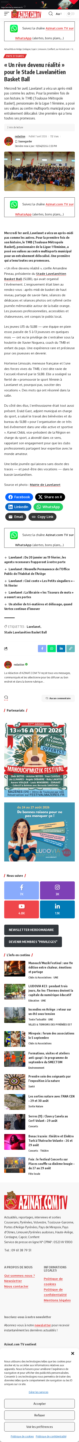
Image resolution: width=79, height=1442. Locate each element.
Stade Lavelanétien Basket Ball (25, 632)
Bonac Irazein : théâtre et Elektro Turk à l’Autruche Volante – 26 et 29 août (51, 1140)
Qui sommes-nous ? (19, 1276)
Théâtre (44, 1150)
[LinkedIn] (57, 910)
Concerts (33, 1126)
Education (33, 1000)
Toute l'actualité (37, 1019)
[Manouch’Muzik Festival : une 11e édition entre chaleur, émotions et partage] (14, 969)
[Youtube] (21, 910)
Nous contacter (16, 1286)
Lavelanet (33, 626)
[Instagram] (57, 890)
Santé (31, 1086)
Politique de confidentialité (51, 1436)
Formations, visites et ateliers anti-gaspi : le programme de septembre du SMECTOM (49, 1057)
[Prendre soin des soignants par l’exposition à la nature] (14, 1082)
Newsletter (13, 1281)
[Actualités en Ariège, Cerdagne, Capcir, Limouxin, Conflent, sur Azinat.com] (26, 13)
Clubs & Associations (40, 977)
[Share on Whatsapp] (51, 648)
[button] (73, 1353)
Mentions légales (57, 1300)
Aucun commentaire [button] (60, 698)
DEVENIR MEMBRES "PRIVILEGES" (33, 942)
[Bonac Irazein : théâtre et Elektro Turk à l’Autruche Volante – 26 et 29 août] (14, 1142)
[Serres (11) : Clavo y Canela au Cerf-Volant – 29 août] (14, 1122)
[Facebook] (21, 890)
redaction (20, 136)
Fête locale (34, 1173)
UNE (56, 977)
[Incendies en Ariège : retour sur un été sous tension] (14, 1015)
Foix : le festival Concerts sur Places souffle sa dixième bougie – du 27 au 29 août (51, 1164)
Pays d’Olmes (15, 56)
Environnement (36, 1067)
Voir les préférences (39, 1427)
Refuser (39, 1415)
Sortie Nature (35, 1106)
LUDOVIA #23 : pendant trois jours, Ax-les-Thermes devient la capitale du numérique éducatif (50, 990)
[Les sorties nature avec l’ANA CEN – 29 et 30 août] (14, 1102)
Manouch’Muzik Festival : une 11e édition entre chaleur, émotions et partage (50, 967)
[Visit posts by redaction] (8, 141)
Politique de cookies (22, 1436)
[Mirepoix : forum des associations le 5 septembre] (14, 1039)
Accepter (39, 1403)
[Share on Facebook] (42, 648)
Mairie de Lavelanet (45, 485)
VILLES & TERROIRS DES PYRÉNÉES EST (50, 1024)
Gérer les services (38, 1392)
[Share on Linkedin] (61, 648)
